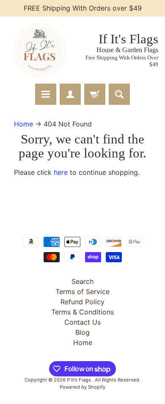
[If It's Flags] (38, 50)
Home (23, 124)
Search (83, 281)
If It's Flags (79, 380)
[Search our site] (119, 94)
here (61, 172)
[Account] (70, 94)
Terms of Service (82, 291)
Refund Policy (82, 301)
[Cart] (94, 94)
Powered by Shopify (82, 387)
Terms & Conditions (82, 312)
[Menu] (45, 94)
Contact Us (82, 322)
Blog (82, 332)
